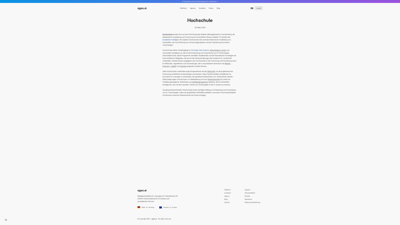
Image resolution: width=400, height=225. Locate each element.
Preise (211, 8)
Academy (202, 8)
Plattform (183, 8)
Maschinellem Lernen (218, 50)
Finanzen (165, 66)
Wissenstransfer (214, 79)
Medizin (227, 63)
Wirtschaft (211, 71)
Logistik (173, 66)
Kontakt (258, 8)
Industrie (183, 66)
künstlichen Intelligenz (170, 40)
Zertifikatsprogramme (200, 82)
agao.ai (142, 8)
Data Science (204, 50)
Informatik (194, 50)
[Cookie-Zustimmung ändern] (6, 220)
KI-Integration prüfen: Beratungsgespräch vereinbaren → (200, 1)
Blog (218, 8)
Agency (193, 8)
